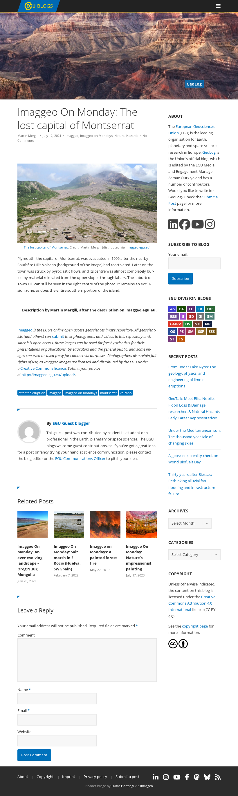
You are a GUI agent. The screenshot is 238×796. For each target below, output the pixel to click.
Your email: (177, 254)
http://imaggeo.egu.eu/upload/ (48, 374)
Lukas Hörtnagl (122, 786)
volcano (126, 393)
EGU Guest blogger (71, 423)
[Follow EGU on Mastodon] (196, 777)
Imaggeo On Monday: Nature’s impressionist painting (139, 558)
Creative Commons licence (43, 368)
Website (24, 731)
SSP (201, 331)
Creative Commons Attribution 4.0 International (191, 603)
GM (210, 316)
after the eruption (32, 393)
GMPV (175, 324)
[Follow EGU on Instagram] (166, 777)
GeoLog (209, 152)
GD (191, 316)
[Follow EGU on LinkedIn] (155, 777)
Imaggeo (72, 135)
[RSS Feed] (218, 777)
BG (181, 308)
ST (172, 339)
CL (191, 308)
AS (172, 308)
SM (191, 331)
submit (58, 336)
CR (199, 308)
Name (22, 689)
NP (207, 324)
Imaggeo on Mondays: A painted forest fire (103, 555)
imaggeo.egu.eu (137, 247)
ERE (210, 308)
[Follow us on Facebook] (184, 224)
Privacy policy (95, 776)
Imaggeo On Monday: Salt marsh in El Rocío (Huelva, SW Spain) (67, 558)
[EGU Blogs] (38, 10)
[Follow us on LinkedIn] (173, 224)
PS (181, 331)
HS (187, 324)
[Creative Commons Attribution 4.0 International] (173, 647)
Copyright (45, 776)
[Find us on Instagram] (210, 224)
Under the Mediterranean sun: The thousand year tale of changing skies (194, 437)
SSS (212, 331)
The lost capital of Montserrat (46, 247)
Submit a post (128, 776)
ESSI (173, 316)
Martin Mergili (27, 135)
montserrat (108, 393)
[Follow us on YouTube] (197, 224)
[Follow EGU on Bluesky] (207, 777)
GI (200, 316)
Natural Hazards (126, 135)
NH (197, 324)
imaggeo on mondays (80, 393)
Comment (26, 635)
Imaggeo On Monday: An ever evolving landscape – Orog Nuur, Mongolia (29, 560)
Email (22, 710)
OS (172, 331)
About (22, 776)
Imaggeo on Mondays (96, 135)
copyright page (195, 626)
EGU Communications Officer (80, 458)
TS (181, 339)
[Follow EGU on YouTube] (177, 777)
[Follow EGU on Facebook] (187, 777)
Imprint (68, 776)
